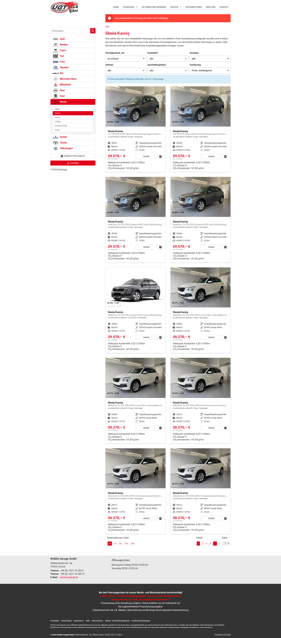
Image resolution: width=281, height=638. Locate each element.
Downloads (66, 621)
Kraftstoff (153, 53)
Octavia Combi (61, 126)
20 (115, 543)
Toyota (63, 142)
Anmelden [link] (74, 163)
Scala (57, 130)
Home (116, 7)
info (107, 26)
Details (146, 156)
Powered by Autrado (223, 635)
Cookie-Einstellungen (140, 621)
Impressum (78, 621)
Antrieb (109, 64)
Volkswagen (66, 148)
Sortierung (195, 64)
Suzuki (63, 136)
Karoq (57, 117)
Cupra (62, 50)
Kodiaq (58, 121)
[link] (160, 156)
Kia (61, 73)
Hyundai (63, 67)
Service (174, 7)
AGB (88, 621)
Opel (62, 90)
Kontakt (224, 7)
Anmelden (54, 621)
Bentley (63, 44)
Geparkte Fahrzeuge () (74, 156)
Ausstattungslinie (157, 64)
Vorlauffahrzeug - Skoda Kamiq (136, 129)
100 (126, 543)
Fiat (61, 56)
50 (120, 543)
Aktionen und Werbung (154, 7)
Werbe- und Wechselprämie (117, 621)
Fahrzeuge (128, 7)
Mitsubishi (65, 84)
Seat (62, 96)
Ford (62, 61)
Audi (62, 38)
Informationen (194, 7)
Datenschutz (97, 621)
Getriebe (194, 53)
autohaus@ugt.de (69, 577)
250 (132, 543)
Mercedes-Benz (68, 78)
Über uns (210, 7)
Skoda (63, 101)
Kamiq (57, 113)
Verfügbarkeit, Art (114, 53)
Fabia (57, 109)
